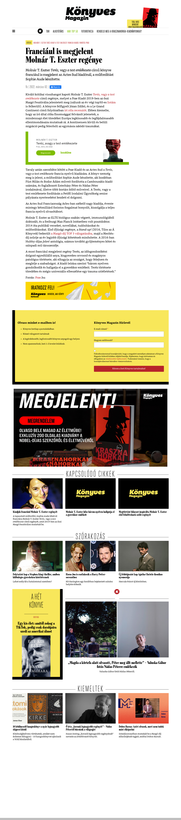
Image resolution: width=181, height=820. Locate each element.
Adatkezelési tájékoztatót (116, 359)
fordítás (82, 43)
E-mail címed (101, 329)
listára (111, 102)
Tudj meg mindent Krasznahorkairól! (135, 25)
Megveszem (46, 153)
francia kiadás (73, 43)
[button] (13, 31)
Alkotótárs (59, 31)
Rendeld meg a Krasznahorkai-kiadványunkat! (120, 31)
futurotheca (88, 31)
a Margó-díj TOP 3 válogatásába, (72, 233)
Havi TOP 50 (73, 31)
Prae (38, 277)
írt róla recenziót (75, 110)
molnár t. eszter (40, 43)
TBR (48, 31)
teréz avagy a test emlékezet (56, 43)
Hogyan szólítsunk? (103, 340)
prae (87, 43)
